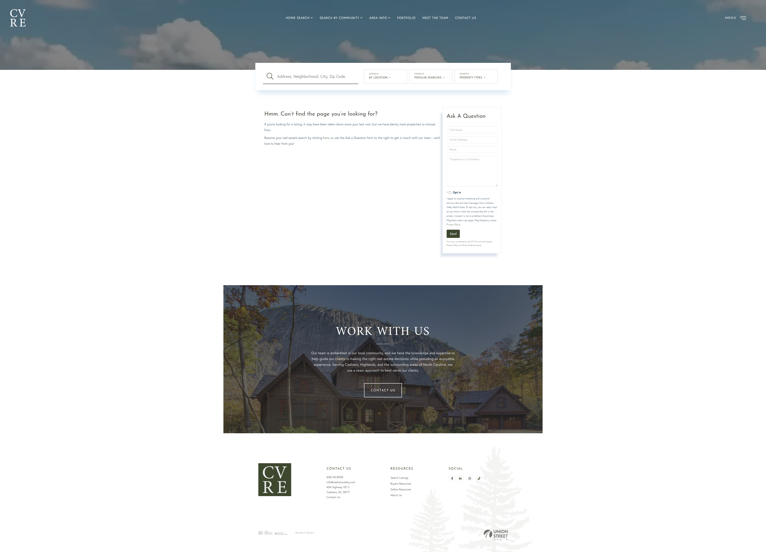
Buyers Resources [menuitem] (400, 483)
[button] (270, 76)
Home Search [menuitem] (298, 18)
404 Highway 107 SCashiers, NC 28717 (338, 489)
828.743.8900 (335, 477)
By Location (378, 77)
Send (453, 233)
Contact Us (383, 390)
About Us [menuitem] (396, 495)
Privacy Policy (453, 224)
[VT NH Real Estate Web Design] (496, 535)
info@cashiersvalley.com (341, 482)
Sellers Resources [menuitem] (400, 489)
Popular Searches (428, 77)
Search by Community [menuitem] (339, 18)
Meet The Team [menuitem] (435, 18)
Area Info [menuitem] (378, 18)
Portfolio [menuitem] (406, 18)
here (326, 138)
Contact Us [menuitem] (465, 18)
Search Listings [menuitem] (399, 478)
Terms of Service (469, 245)
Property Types (471, 77)
